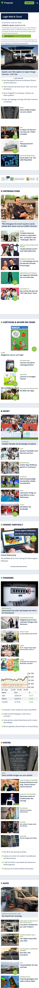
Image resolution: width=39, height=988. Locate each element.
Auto (6, 883)
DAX (3, 696)
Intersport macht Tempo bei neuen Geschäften (20, 710)
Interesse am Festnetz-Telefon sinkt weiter (18, 869)
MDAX (4, 699)
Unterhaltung (11, 191)
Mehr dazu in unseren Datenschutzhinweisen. (16, 43)
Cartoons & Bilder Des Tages (19, 322)
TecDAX (5, 702)
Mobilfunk (29, 3)
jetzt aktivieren (9, 36)
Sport (6, 411)
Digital (7, 742)
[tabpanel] (19, 61)
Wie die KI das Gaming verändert (14, 852)
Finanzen (8, 577)
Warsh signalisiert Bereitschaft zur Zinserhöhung (20, 726)
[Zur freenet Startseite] (7, 2)
